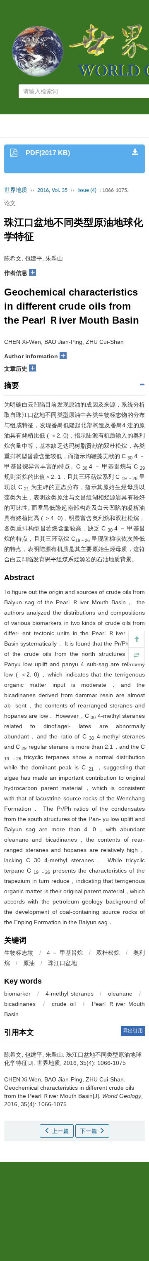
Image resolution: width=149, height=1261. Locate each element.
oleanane (120, 993)
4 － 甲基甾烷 (65, 952)
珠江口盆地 (62, 963)
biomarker (17, 993)
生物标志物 (19, 952)
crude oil (64, 1004)
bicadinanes (20, 1004)
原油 (29, 963)
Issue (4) (86, 190)
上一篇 (59, 1131)
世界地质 (15, 190)
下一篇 (89, 1131)
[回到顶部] (136, 639)
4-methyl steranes (70, 993)
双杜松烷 (108, 952)
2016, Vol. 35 (52, 190)
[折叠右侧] (136, 655)
